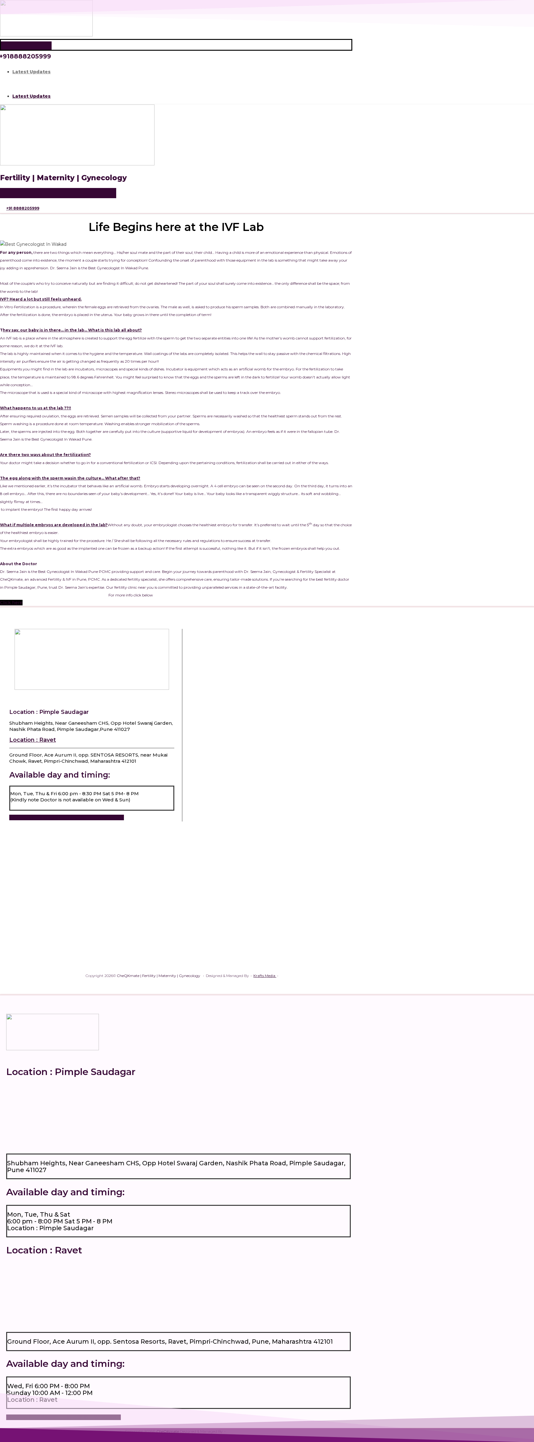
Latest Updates (31, 72)
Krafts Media (264, 975)
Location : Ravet (32, 739)
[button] (176, 84)
